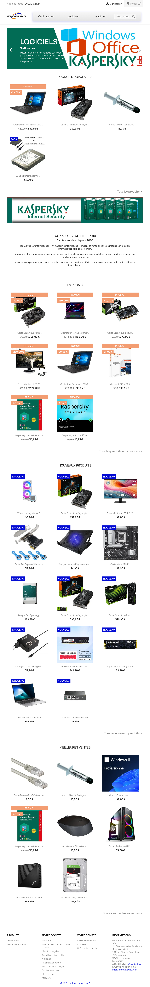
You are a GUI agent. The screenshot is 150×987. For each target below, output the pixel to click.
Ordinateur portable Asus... (29, 717)
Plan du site (48, 974)
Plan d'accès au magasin (54, 966)
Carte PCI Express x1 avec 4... (30, 564)
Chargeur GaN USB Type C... (30, 666)
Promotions (13, 940)
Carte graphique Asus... (29, 332)
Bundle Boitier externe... (28, 175)
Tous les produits (130, 192)
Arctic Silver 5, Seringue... (121, 124)
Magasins (47, 977)
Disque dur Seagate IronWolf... (75, 897)
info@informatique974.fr (124, 969)
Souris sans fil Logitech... (75, 846)
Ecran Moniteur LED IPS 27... (120, 513)
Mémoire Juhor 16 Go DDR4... (74, 666)
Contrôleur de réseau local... (75, 717)
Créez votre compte (87, 948)
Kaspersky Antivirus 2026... (75, 435)
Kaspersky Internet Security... (30, 435)
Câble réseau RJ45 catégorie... (29, 795)
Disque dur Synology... (29, 615)
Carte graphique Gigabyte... (75, 124)
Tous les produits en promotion (121, 451)
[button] (17, 48)
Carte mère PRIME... (120, 564)
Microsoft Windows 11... (120, 795)
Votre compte (86, 935)
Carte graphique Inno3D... (120, 332)
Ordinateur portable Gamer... (75, 332)
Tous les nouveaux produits (123, 733)
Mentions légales (50, 951)
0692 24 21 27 (32, 3)
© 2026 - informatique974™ (75, 983)
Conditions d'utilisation (53, 955)
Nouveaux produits (16, 944)
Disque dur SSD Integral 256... (120, 666)
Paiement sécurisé (51, 962)
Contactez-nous (50, 970)
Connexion (82, 944)
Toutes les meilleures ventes (123, 913)
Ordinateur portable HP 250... (28, 124)
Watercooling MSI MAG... (29, 513)
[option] (75, 48)
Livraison (46, 940)
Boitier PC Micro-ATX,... (120, 846)
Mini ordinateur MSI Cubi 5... (30, 897)
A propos (46, 958)
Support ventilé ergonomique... (75, 564)
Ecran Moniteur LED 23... (29, 384)
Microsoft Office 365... (120, 384)
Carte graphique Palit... (120, 615)
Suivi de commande (86, 940)
